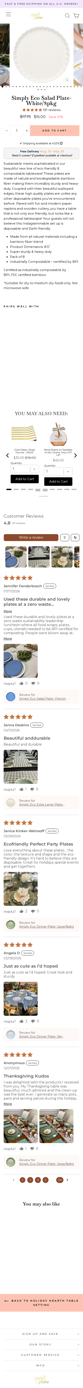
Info (40, 1365)
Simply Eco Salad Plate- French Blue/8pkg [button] (42, 699)
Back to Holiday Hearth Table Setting (44, 1303)
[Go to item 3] (62, 557)
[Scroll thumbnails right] (74, 557)
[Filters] (64, 537)
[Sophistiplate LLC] (36, 15)
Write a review (31, 537)
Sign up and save (40, 1333)
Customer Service (40, 1354)
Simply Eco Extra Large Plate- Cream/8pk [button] (41, 804)
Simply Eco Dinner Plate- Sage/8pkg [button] (46, 927)
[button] (67, 16)
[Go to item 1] (16, 557)
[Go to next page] (68, 1180)
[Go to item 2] (39, 557)
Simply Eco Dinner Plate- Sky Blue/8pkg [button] (41, 1036)
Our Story (40, 1344)
